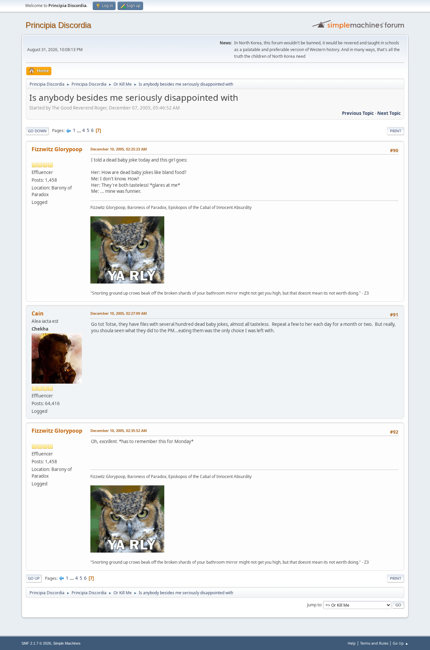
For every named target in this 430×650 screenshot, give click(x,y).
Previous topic (358, 113)
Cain (38, 313)
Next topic (389, 113)
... (79, 130)
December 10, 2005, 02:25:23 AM (118, 148)
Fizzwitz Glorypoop (57, 149)
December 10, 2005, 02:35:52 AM (118, 430)
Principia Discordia (58, 25)
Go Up (34, 578)
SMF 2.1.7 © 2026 (36, 643)
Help (352, 643)
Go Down (37, 130)
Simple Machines (67, 643)
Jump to (314, 604)
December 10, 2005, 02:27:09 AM (118, 313)
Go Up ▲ (400, 643)
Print (395, 130)
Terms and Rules (374, 643)
